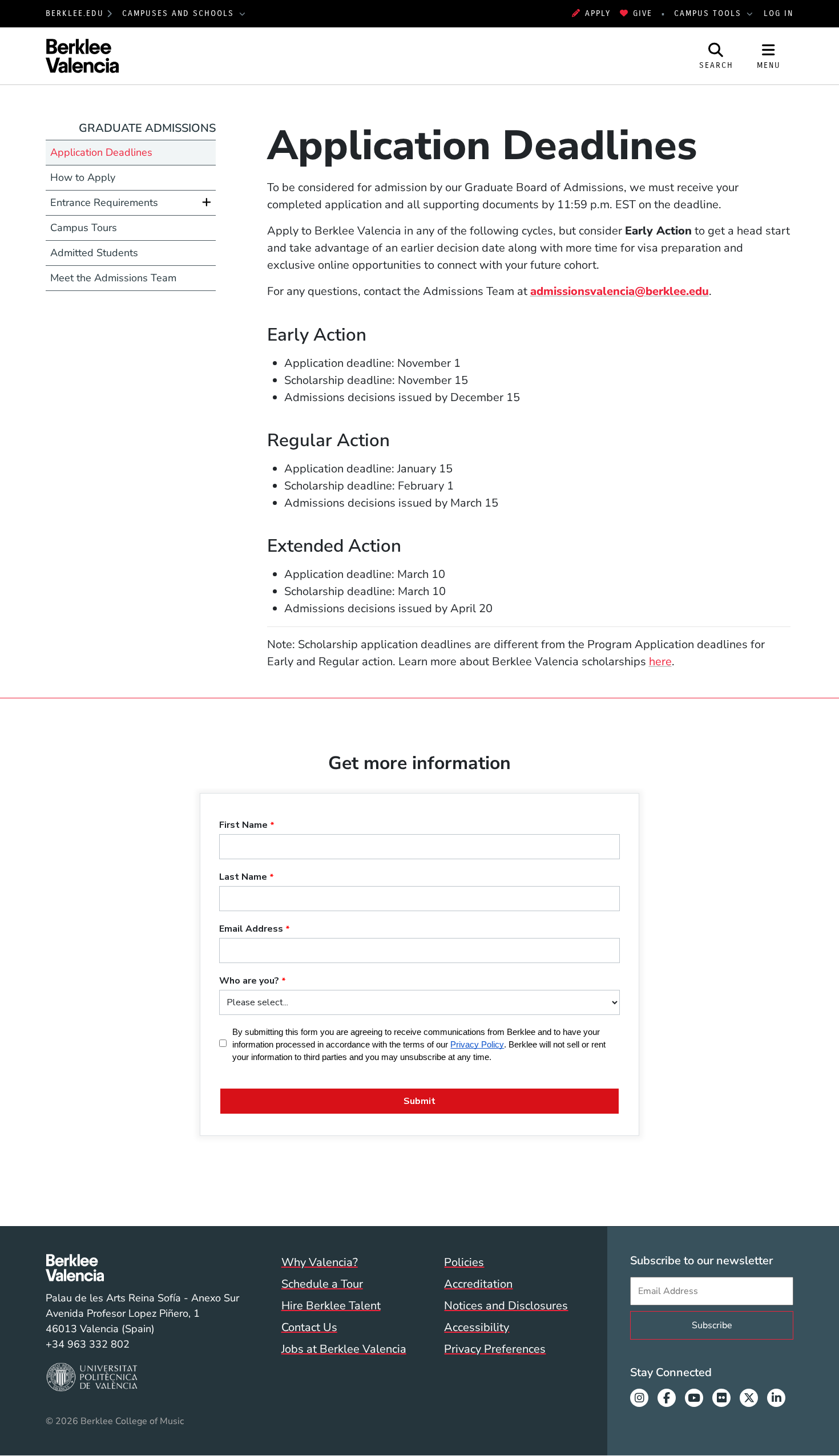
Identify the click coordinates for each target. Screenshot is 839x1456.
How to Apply (82, 177)
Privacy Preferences (495, 1349)
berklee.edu (75, 13)
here (660, 661)
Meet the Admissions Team (113, 278)
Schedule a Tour (322, 1284)
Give (642, 13)
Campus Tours (83, 227)
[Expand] (206, 203)
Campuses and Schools (179, 13)
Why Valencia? (319, 1262)
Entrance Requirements (104, 202)
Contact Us (309, 1327)
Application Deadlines (101, 152)
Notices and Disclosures (506, 1305)
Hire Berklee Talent (331, 1305)
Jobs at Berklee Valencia (343, 1349)
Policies (464, 1262)
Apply (598, 13)
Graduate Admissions (147, 128)
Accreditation (478, 1284)
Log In (778, 13)
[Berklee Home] (142, 1267)
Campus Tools (709, 13)
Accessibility (476, 1327)
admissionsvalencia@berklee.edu (619, 291)
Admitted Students (94, 253)
